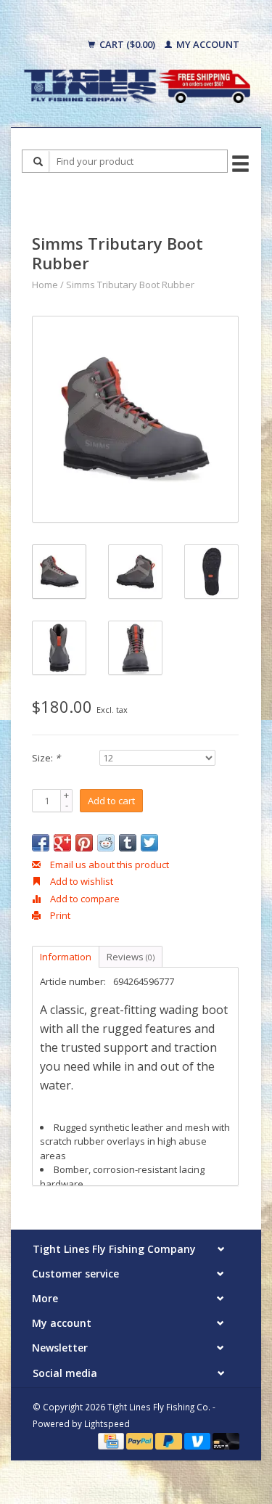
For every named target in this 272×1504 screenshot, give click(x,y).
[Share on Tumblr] (127, 842)
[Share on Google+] (62, 842)
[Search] (38, 161)
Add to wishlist (80, 881)
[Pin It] (84, 842)
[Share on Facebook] (40, 842)
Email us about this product (108, 864)
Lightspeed (107, 1423)
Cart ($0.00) (127, 44)
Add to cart (111, 800)
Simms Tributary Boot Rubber (130, 284)
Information (65, 956)
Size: (46, 757)
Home (45, 284)
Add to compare (84, 898)
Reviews (130, 956)
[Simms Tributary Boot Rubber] (135, 419)
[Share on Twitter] (149, 842)
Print (59, 915)
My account (206, 44)
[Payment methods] (112, 1440)
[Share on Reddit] (106, 842)
